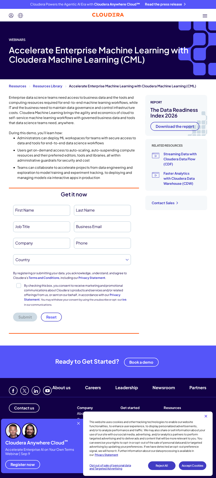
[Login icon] (11, 16)
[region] (148, 444)
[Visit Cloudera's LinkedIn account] (36, 390)
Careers (93, 387)
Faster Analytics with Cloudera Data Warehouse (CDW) (179, 178)
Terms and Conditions (44, 278)
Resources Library (47, 86)
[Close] (206, 416)
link (124, 299)
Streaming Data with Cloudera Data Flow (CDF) (180, 159)
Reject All (162, 465)
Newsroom (164, 387)
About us (61, 387)
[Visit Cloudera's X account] (24, 390)
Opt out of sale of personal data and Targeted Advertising (110, 467)
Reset (51, 317)
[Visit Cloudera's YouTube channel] (47, 390)
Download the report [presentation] (175, 126)
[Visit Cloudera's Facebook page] (13, 390)
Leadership (126, 387)
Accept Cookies (193, 465)
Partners (197, 387)
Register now (23, 464)
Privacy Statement (91, 278)
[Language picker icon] (20, 16)
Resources (17, 86)
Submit (25, 317)
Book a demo (141, 362)
